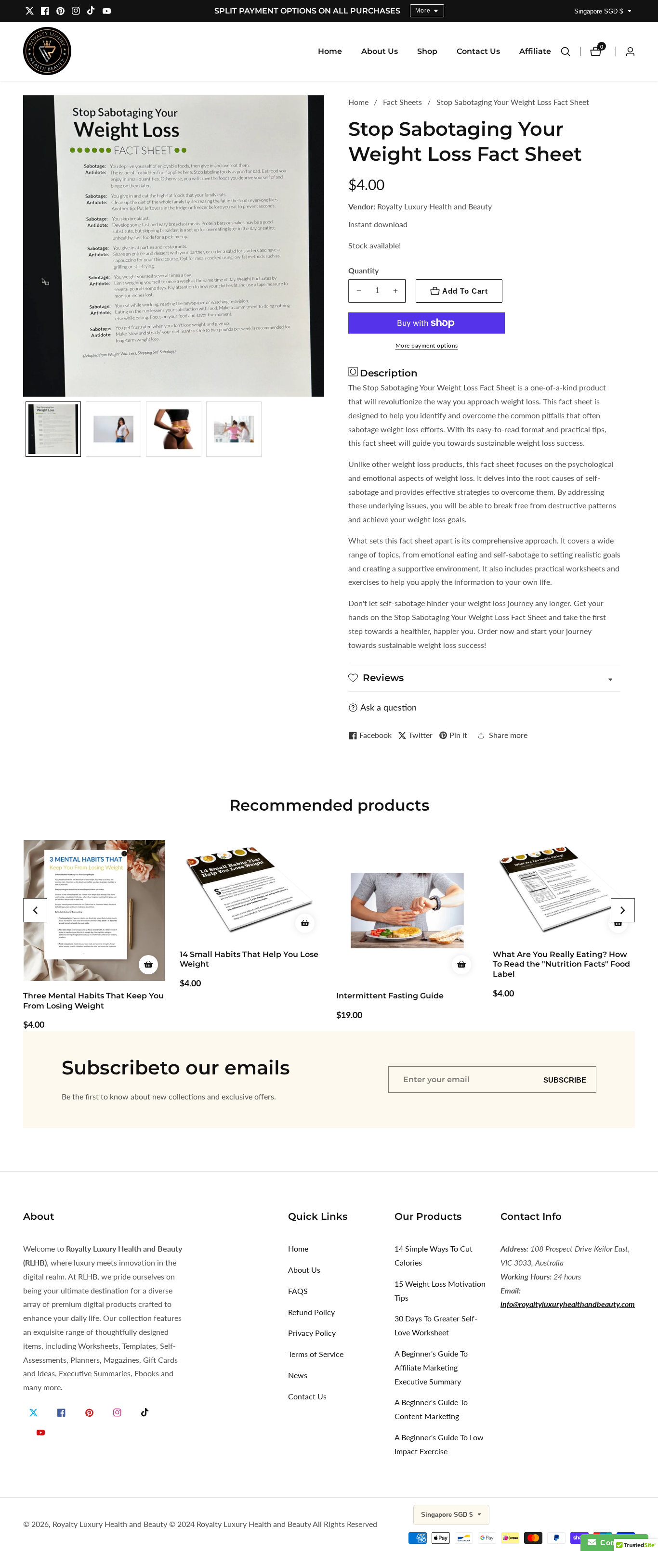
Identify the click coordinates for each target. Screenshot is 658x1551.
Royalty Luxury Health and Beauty (110, 1524)
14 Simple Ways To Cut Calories (434, 1255)
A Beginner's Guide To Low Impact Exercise (439, 1444)
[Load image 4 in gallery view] (234, 429)
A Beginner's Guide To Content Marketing (431, 1409)
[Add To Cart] (148, 964)
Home (330, 51)
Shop (427, 51)
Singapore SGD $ (599, 11)
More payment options (426, 345)
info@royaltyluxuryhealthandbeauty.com (567, 1303)
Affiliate (535, 51)
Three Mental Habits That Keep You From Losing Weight (93, 1000)
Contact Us (478, 51)
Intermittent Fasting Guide (390, 995)
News (297, 1375)
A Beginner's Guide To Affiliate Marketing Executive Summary (431, 1367)
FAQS (298, 1290)
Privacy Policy (312, 1332)
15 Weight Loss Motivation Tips (440, 1290)
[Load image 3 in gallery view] (173, 429)
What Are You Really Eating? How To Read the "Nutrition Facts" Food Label (561, 964)
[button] (35, 910)
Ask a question (388, 707)
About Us (379, 51)
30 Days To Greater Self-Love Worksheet (436, 1325)
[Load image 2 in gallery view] (113, 429)
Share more (508, 734)
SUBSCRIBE (564, 1079)
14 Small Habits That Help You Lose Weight (249, 959)
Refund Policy (311, 1312)
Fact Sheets (402, 101)
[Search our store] (570, 51)
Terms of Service (315, 1353)
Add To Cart (465, 291)
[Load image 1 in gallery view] (53, 429)
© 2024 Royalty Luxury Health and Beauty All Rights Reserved (273, 1524)
